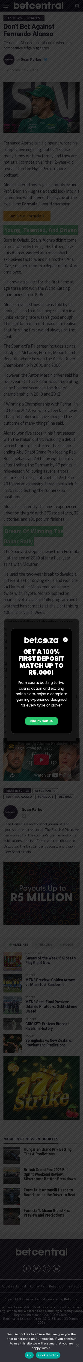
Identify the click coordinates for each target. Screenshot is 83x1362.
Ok (29, 1355)
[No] (77, 1345)
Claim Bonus (41, 721)
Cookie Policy (48, 1355)
